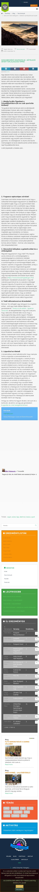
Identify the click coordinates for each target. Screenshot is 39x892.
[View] (37, 633)
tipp (18, 517)
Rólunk (8, 856)
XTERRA (15, 815)
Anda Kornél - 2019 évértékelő (17, 773)
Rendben (19, 886)
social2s (7, 71)
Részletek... (19, 889)
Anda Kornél (7, 538)
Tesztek (6, 578)
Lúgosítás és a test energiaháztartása (14, 405)
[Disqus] (19, 443)
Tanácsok (7, 582)
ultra (6, 808)
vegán (9, 517)
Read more (9, 764)
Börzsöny (8, 812)
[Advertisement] (19, 172)
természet (18, 812)
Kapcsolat (24, 859)
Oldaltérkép (15, 859)
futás (26, 812)
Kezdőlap (7, 13)
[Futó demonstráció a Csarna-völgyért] (19, 751)
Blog (14, 13)
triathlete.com (8, 414)
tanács (28, 517)
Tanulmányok (21, 13)
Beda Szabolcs (7, 541)
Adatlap (30, 856)
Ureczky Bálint (7, 557)
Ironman (14, 808)
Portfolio (22, 856)
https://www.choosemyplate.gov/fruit (21, 278)
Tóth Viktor (6, 547)
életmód (22, 517)
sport (33, 517)
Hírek (5, 571)
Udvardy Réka (7, 554)
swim (30, 808)
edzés (14, 517)
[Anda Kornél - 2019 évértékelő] (19, 779)
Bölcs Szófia (6, 544)
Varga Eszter (7, 551)
